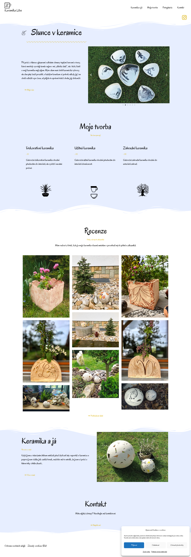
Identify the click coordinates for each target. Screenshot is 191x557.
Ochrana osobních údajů (15, 545)
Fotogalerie (167, 7)
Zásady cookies (146, 552)
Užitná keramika (84, 148)
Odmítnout (155, 545)
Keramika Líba (13, 10)
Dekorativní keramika (40, 148)
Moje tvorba (152, 7)
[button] (91, 74)
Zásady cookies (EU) (37, 545)
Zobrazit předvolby (177, 545)
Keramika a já (136, 7)
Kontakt (180, 7)
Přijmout (134, 545)
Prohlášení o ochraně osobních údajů (159, 552)
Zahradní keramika (135, 148)
